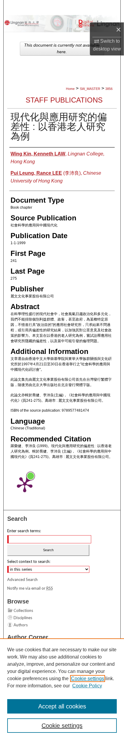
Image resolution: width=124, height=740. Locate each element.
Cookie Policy (87, 685)
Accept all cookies (62, 706)
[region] (62, 689)
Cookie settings (87, 678)
